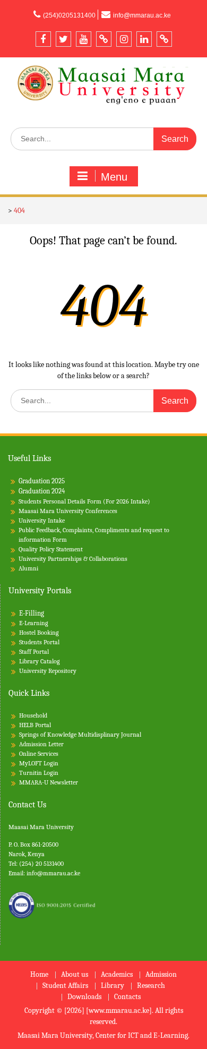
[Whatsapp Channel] (164, 39)
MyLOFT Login (38, 763)
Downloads (84, 997)
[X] (63, 39)
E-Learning (33, 623)
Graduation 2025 (42, 481)
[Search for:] (103, 138)
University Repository (47, 671)
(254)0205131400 (69, 15)
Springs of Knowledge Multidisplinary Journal (80, 734)
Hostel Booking (39, 632)
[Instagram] (124, 39)
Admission (161, 974)
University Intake (42, 520)
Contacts (127, 997)
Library (112, 986)
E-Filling (31, 613)
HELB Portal (35, 725)
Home (39, 974)
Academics (117, 974)
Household (33, 715)
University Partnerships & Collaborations (73, 558)
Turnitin (30, 773)
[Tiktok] (103, 39)
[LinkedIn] (144, 39)
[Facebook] (43, 39)
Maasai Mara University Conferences (68, 511)
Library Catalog (39, 661)
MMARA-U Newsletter (48, 782)
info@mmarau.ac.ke (142, 15)
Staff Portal (34, 651)
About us (74, 974)
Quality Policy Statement (51, 549)
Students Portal (39, 642)
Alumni (28, 568)
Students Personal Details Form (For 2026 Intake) (84, 501)
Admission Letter (41, 744)
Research (151, 986)
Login (51, 773)
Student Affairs (65, 986)
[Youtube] (83, 39)
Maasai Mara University (41, 827)
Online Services (38, 753)
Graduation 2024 (42, 491)
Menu (114, 177)
